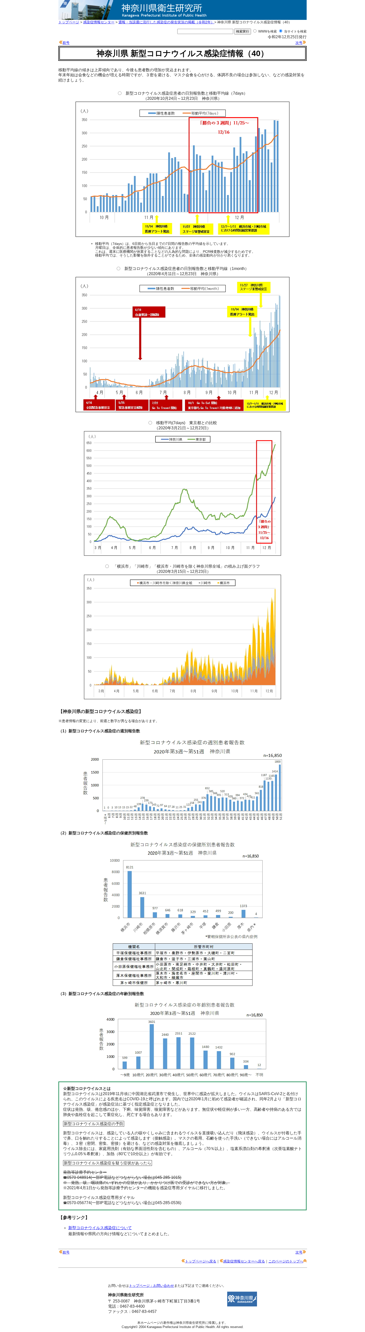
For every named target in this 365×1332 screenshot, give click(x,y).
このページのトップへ (285, 1261)
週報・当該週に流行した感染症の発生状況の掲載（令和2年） (166, 22)
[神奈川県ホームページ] (242, 1305)
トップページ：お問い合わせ (151, 1286)
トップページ (68, 22)
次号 (298, 43)
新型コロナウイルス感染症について (100, 1228)
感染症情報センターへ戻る (244, 1261)
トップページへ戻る (200, 1261)
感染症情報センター (98, 22)
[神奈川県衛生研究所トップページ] (182, 17)
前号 (66, 43)
